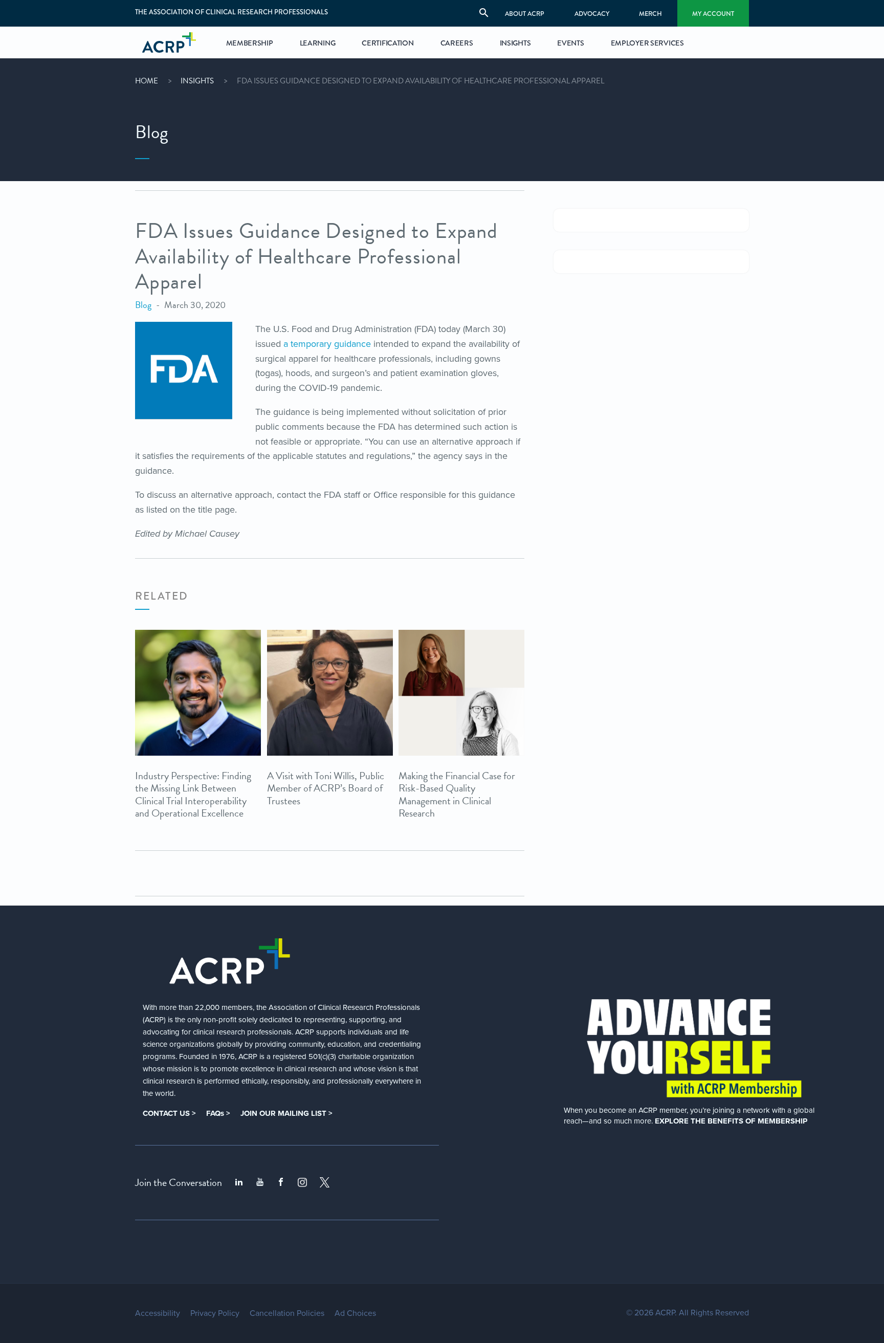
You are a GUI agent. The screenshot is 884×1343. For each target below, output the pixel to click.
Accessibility (157, 1313)
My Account (713, 13)
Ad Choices (355, 1313)
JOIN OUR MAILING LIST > (286, 1113)
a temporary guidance (327, 343)
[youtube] (260, 1182)
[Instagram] (302, 1182)
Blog (143, 305)
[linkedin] (239, 1182)
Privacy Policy (214, 1313)
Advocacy (591, 13)
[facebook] (281, 1182)
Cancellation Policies (287, 1313)
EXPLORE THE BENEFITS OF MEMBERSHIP (731, 1121)
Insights (197, 80)
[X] (325, 1182)
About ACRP (524, 13)
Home (146, 80)
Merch (650, 13)
